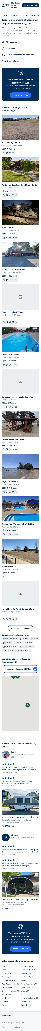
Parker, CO (6, 1005)
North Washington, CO (29, 984)
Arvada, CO (25, 1001)
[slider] (8, 764)
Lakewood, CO (26, 980)
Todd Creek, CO (27, 987)
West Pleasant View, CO (10, 984)
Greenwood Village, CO (10, 991)
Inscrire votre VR (30, 5)
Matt (13, 752)
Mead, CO (5, 970)
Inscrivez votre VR (20, 95)
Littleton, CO (6, 1001)
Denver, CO (6, 966)
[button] (27, 705)
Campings (5, 15)
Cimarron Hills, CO (8, 980)
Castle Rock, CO (27, 977)
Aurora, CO (25, 991)
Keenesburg (35, 15)
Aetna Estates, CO (28, 970)
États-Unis (15, 15)
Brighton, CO (26, 973)
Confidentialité (15, 1027)
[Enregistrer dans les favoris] (36, 792)
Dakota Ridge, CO (8, 987)
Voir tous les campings (20, 628)
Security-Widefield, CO (29, 998)
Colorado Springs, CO (29, 966)
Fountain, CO (26, 1005)
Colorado (25, 15)
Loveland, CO (7, 998)
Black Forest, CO (8, 994)
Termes (4, 1027)
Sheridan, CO (6, 977)
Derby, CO (25, 994)
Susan (14, 835)
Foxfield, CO (6, 973)
